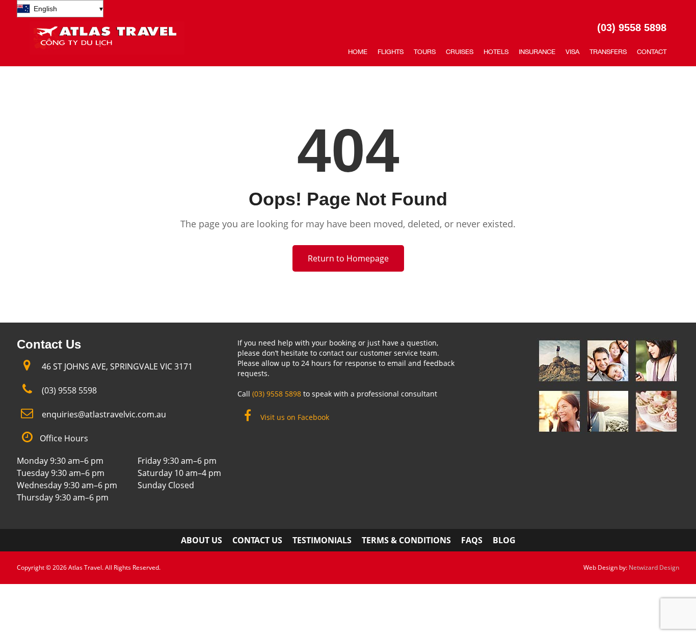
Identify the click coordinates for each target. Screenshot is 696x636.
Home (357, 52)
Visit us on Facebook (294, 417)
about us (201, 540)
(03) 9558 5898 (631, 27)
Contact (651, 52)
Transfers (608, 52)
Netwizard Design (654, 567)
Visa (572, 52)
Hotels (496, 52)
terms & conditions (406, 540)
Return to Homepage (348, 258)
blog (504, 540)
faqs (472, 540)
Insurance (537, 52)
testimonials (322, 540)
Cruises (459, 52)
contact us (257, 540)
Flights (391, 52)
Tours (425, 52)
